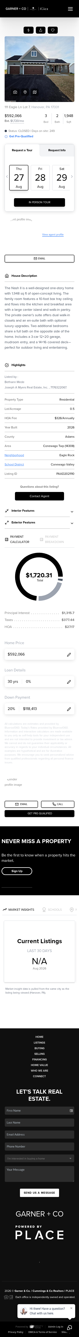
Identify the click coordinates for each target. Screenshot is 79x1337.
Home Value (39, 1065)
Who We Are (39, 1070)
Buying (39, 1048)
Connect (39, 1076)
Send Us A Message (39, 1192)
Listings (39, 1042)
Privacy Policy (15, 1332)
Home (39, 1037)
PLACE (70, 1291)
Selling (39, 1054)
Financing (39, 1059)
